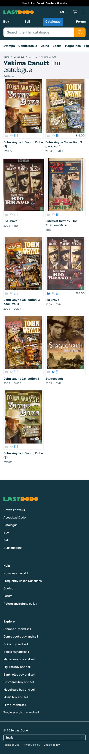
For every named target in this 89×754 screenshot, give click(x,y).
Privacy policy (31, 744)
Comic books (27, 46)
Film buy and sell (14, 705)
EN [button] (62, 12)
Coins (45, 46)
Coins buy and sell (15, 644)
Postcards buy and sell (18, 682)
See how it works (56, 3)
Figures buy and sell (16, 667)
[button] (75, 12)
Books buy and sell (16, 652)
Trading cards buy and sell (21, 712)
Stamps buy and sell (17, 629)
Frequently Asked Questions (22, 581)
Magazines (73, 46)
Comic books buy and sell (20, 636)
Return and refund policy (20, 604)
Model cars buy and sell (19, 689)
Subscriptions (12, 548)
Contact (8, 588)
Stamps (9, 46)
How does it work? (15, 573)
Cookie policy (52, 744)
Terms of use (11, 744)
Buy (6, 21)
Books (57, 46)
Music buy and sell (15, 697)
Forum (81, 21)
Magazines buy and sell (19, 659)
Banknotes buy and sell (19, 674)
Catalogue (52, 21)
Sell (27, 21)
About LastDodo (14, 517)
